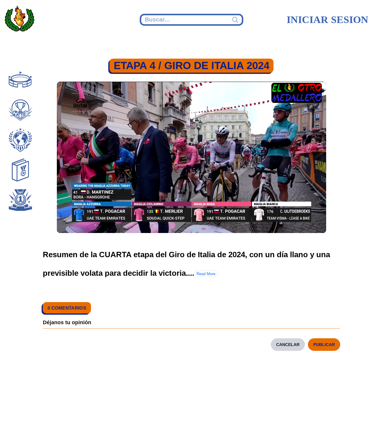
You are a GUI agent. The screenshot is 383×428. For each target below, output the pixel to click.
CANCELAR (288, 344)
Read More (206, 274)
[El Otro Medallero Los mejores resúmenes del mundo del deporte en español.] (19, 20)
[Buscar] (236, 20)
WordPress (121, 415)
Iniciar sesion (327, 19)
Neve (13, 415)
